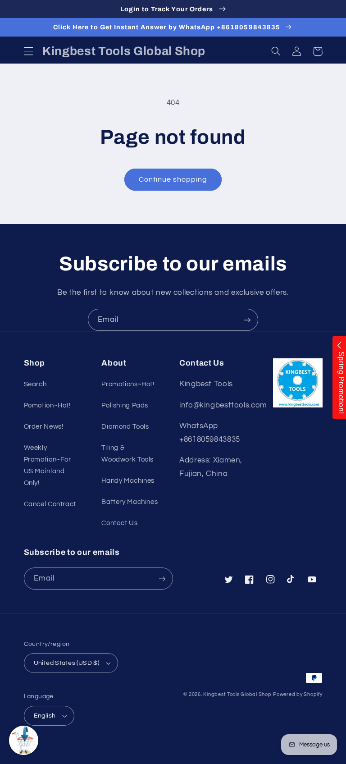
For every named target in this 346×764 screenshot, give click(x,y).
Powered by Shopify (297, 694)
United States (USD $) (67, 663)
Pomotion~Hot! (47, 405)
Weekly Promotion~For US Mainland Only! (47, 465)
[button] (28, 51)
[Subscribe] (247, 320)
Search (35, 384)
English (45, 716)
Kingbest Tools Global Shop (237, 694)
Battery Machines (129, 502)
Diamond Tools (125, 426)
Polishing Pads (124, 405)
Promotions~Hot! (127, 384)
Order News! (44, 426)
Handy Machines (128, 480)
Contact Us (119, 523)
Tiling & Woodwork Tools (127, 453)
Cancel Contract (50, 504)
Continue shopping (173, 179)
